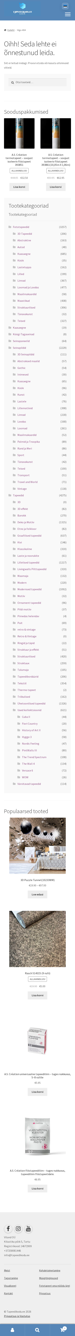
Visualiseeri (10, 1285)
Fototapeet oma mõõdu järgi (54, 1285)
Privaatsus (45, 1293)
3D (19, 502)
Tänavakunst (25, 314)
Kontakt (8, 1293)
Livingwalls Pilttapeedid (31, 569)
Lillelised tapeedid (28, 562)
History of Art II (31, 730)
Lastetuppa (24, 267)
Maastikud (23, 300)
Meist (7, 1270)
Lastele (21, 401)
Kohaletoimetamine (49, 1270)
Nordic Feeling (30, 743)
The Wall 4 (28, 763)
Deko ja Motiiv (25, 522)
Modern (22, 582)
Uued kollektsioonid (29, 710)
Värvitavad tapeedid (29, 784)
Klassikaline (24, 549)
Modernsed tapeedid (29, 589)
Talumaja (23, 669)
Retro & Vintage (26, 636)
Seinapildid (19, 347)
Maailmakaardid (26, 294)
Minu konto (12, 1330)
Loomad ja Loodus (28, 287)
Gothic (21, 368)
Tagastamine (11, 1278)
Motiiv (21, 596)
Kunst (21, 394)
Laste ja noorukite (28, 555)
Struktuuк (23, 663)
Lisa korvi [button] (19, 187)
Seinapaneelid (21, 341)
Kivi (19, 542)
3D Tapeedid (24, 233)
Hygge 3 (27, 737)
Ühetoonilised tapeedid (31, 703)
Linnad (21, 280)
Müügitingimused (48, 1278)
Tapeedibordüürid (27, 676)
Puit (19, 623)
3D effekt (22, 509)
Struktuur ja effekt (28, 649)
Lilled (20, 274)
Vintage (22, 488)
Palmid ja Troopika (28, 441)
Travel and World (27, 482)
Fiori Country (30, 723)
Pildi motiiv (24, 609)
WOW (25, 777)
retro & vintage (26, 629)
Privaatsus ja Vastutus (17, 1316)
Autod (21, 247)
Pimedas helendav (28, 616)
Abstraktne (24, 240)
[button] (67, 14)
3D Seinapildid (25, 354)
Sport (20, 455)
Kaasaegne (24, 254)
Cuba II (26, 717)
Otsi (37, 1330)
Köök (20, 260)
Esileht (11, 30)
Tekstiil (22, 683)
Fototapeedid (21, 227)
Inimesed (22, 374)
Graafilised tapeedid (29, 535)
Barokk (21, 515)
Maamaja (22, 576)
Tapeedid (18, 495)
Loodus (21, 421)
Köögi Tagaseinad (23, 334)
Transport (23, 475)
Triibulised (23, 696)
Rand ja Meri (24, 448)
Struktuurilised (26, 307)
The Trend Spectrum (34, 757)
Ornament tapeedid (29, 602)
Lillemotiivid (25, 408)
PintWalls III (29, 750)
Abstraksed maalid (28, 361)
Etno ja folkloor (26, 529)
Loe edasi (37, 894)
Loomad (22, 428)
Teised (21, 321)
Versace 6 (27, 770)
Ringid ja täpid (26, 643)
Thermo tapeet (26, 690)
